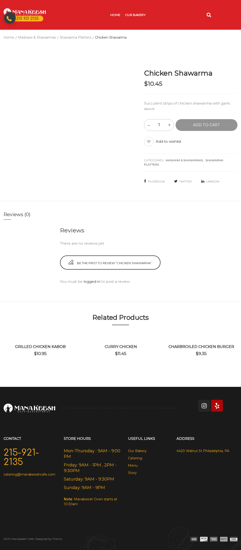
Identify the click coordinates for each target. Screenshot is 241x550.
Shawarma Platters (75, 37)
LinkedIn (212, 181)
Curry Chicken (121, 346)
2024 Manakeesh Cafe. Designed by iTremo (33, 539)
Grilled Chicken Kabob (40, 346)
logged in (92, 281)
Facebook (156, 181)
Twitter (185, 181)
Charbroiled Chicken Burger (201, 346)
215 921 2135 (27, 18)
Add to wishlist (168, 141)
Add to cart (206, 125)
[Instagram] (204, 406)
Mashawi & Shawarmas (37, 37)
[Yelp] (217, 406)
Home (9, 37)
